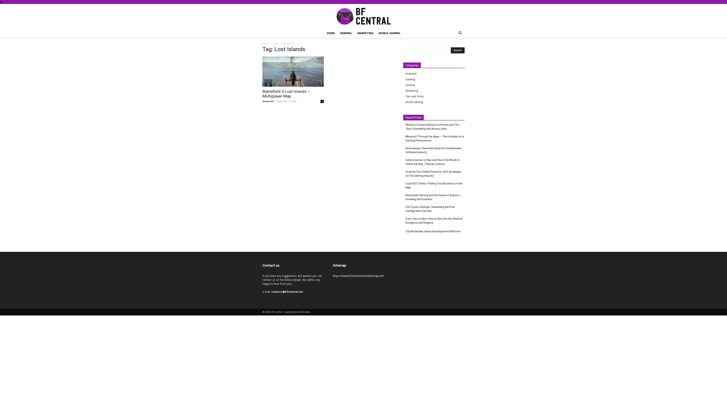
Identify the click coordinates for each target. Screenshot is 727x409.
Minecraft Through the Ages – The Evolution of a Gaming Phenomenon (435, 138)
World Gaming (389, 33)
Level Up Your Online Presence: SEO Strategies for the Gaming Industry (433, 173)
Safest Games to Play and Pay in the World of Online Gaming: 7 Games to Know (432, 161)
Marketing (365, 33)
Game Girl (268, 101)
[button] (460, 33)
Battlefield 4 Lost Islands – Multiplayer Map (286, 93)
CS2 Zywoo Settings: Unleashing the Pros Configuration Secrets (430, 208)
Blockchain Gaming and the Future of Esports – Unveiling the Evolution (433, 197)
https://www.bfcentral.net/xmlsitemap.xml (358, 276)
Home (331, 33)
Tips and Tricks (415, 96)
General (346, 33)
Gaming (410, 79)
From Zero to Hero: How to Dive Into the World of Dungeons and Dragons (434, 220)
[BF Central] (363, 16)
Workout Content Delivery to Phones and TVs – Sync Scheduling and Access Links (433, 126)
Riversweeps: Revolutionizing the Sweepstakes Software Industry (434, 150)
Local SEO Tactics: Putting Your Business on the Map (434, 185)
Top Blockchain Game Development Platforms (433, 231)
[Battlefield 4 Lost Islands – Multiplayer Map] (293, 71)
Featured (411, 73)
